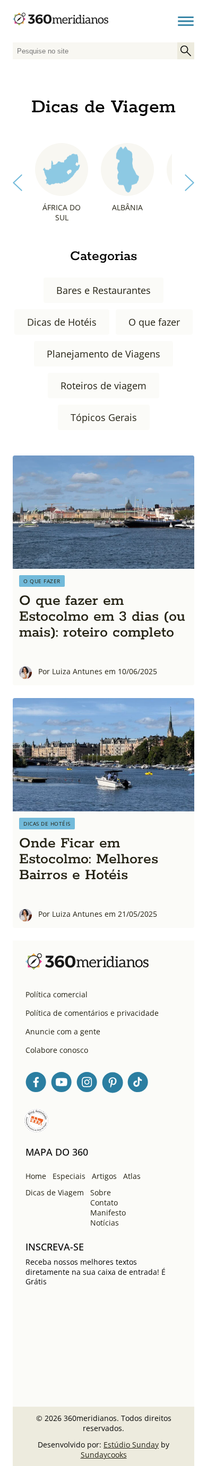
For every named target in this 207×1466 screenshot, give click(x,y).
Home (35, 1176)
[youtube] (61, 1084)
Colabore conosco (56, 1050)
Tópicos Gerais (104, 417)
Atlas (132, 1176)
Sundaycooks (104, 1455)
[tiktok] (138, 1084)
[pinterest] (112, 1084)
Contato (104, 1202)
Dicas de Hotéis (62, 322)
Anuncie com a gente (62, 1031)
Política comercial (56, 994)
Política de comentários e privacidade (92, 1013)
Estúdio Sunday (131, 1445)
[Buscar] (185, 50)
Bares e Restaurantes (103, 290)
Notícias (104, 1223)
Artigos (104, 1176)
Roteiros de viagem (103, 385)
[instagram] (87, 1084)
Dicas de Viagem (54, 1192)
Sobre (100, 1192)
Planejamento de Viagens (103, 353)
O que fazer (154, 322)
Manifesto (108, 1213)
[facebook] (36, 1084)
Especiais (69, 1176)
